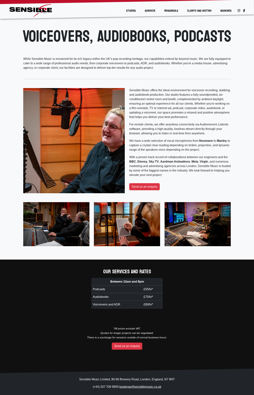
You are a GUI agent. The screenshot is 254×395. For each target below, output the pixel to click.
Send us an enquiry (144, 186)
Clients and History (199, 10)
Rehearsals (171, 10)
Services (150, 10)
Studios (131, 10)
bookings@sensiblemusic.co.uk (140, 386)
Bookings (226, 10)
